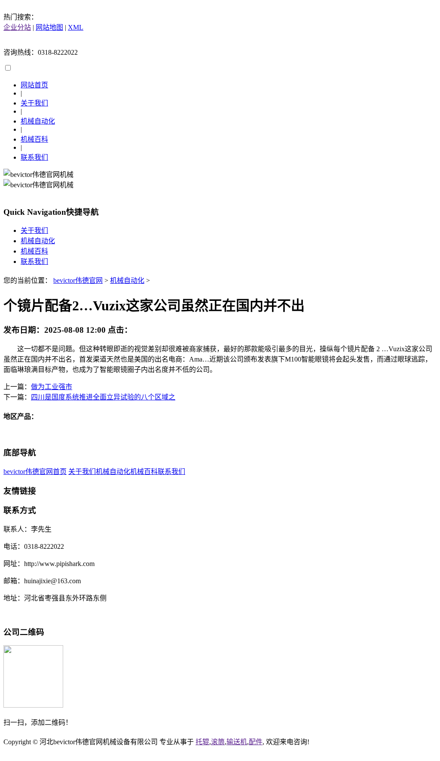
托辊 (202, 742)
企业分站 (17, 27)
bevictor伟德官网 (78, 280)
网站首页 (34, 85)
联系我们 (34, 157)
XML (75, 27)
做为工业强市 (51, 386)
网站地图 (49, 27)
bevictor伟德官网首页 (35, 471)
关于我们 (34, 103)
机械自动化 (38, 121)
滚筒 (218, 742)
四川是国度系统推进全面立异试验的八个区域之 (103, 397)
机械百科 (34, 139)
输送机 (236, 742)
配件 (256, 742)
